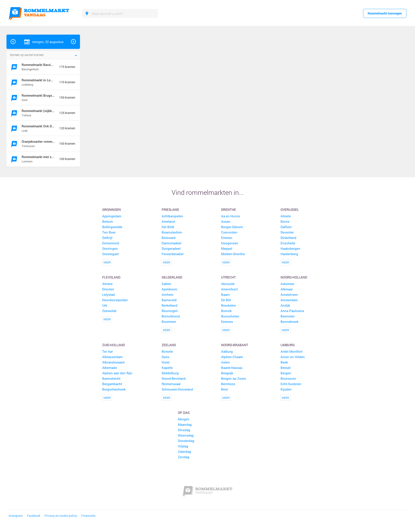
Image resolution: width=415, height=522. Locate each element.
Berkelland (169, 305)
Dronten (108, 289)
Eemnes (227, 321)
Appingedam (111, 216)
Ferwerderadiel (173, 254)
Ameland (168, 221)
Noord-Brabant (234, 345)
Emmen (226, 237)
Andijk (285, 305)
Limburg (288, 345)
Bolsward (169, 237)
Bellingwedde (112, 227)
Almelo (286, 216)
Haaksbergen (290, 248)
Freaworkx (88, 516)
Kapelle (167, 367)
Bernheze (228, 384)
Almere (107, 284)
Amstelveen (289, 294)
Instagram (16, 516)
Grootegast (110, 254)
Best (224, 389)
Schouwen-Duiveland (177, 389)
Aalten (166, 284)
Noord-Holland (294, 277)
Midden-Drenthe (233, 254)
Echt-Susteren (291, 384)
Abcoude (228, 284)
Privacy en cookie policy (61, 516)
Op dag (184, 412)
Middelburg (170, 373)
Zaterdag (184, 451)
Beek (284, 362)
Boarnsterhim (172, 232)
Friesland (170, 209)
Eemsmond (110, 243)
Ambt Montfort (291, 351)
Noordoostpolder (115, 300)
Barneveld (169, 300)
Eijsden (286, 389)
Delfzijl (107, 237)
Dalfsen (286, 227)
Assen (225, 221)
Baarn (225, 294)
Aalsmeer (287, 284)
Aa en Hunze (230, 216)
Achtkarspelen (172, 216)
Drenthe (228, 209)
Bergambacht (112, 384)
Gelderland (172, 277)
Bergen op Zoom (233, 378)
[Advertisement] (381, 99)
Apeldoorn (169, 289)
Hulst (166, 362)
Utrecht (228, 277)
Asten (225, 362)
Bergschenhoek (114, 389)
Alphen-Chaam (232, 357)
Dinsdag (184, 430)
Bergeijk (227, 373)
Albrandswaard (113, 362)
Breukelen (228, 305)
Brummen (169, 321)
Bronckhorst (171, 316)
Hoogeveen (229, 243)
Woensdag (186, 435)
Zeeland (169, 345)
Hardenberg (289, 254)
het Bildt (168, 227)
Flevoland (111, 277)
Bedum (107, 221)
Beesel (285, 367)
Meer (107, 262)
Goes (165, 357)
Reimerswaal (171, 384)
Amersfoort (229, 289)
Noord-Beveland (174, 378)
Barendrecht (111, 378)
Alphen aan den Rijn (117, 373)
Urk (104, 305)
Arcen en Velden (293, 357)
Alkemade (109, 367)
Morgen (183, 419)
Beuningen (170, 311)
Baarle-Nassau (232, 367)
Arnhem (167, 294)
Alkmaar (287, 289)
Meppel (226, 248)
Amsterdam (289, 300)
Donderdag (186, 441)
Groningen (111, 209)
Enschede (288, 243)
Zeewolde (109, 311)
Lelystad (108, 294)
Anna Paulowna (292, 311)
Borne (285, 221)
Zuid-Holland (113, 345)
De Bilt (226, 300)
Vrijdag (183, 446)
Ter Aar (107, 351)
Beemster (288, 316)
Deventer (287, 232)
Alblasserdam (112, 357)
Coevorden (229, 232)
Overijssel (290, 209)
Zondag (183, 457)
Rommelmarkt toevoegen (385, 13)
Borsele (167, 351)
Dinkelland (288, 237)
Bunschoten (230, 316)
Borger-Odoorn (232, 227)
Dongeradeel (171, 248)
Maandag (185, 424)
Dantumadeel (171, 243)
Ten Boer (109, 232)
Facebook (33, 516)
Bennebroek (289, 321)
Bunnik (226, 311)
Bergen (286, 373)
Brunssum (288, 378)
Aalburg (227, 351)
